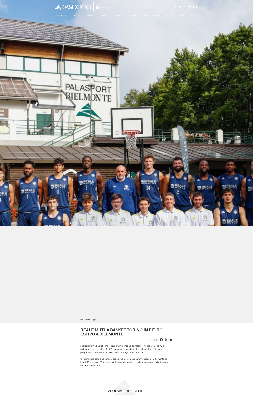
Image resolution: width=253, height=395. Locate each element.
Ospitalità (91, 16)
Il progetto (61, 16)
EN (195, 16)
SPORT (157, 16)
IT (192, 16)
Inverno (170, 16)
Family (146, 16)
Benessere (133, 16)
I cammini (118, 16)
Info (182, 16)
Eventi (105, 16)
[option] (126, 158)
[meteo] (190, 7)
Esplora (77, 16)
